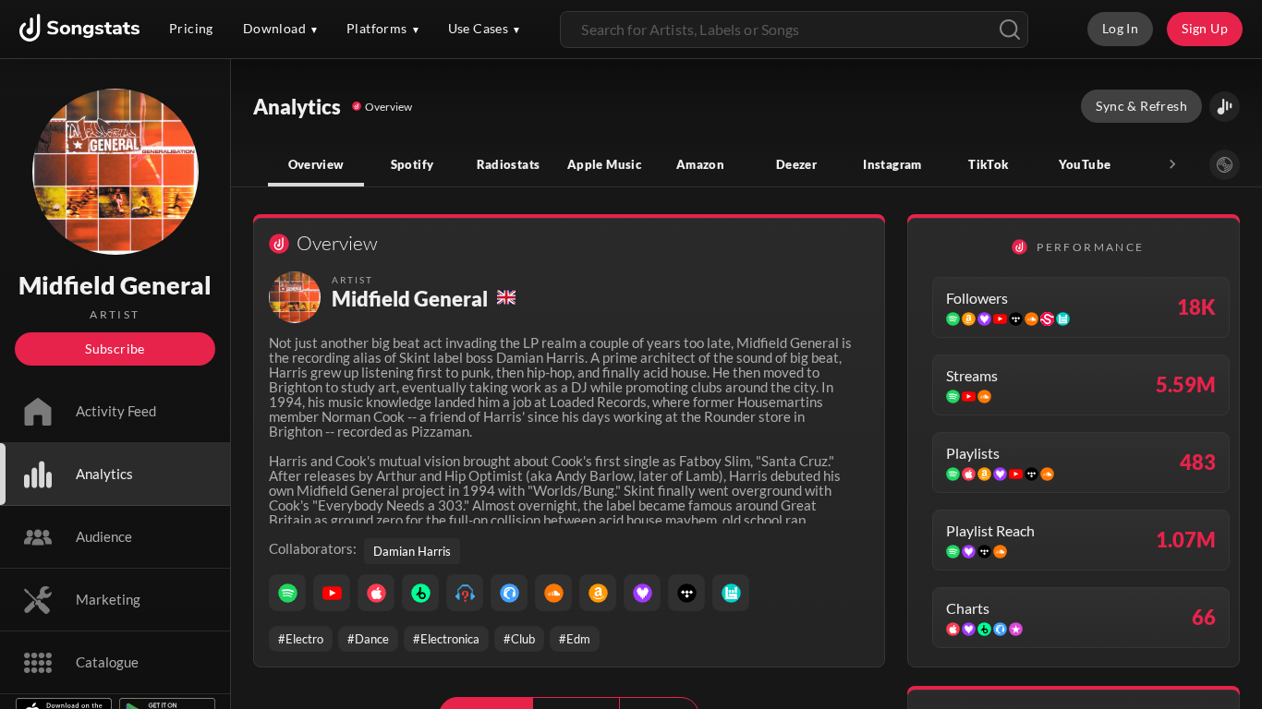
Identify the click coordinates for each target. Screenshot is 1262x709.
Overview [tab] (316, 164)
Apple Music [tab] (604, 164)
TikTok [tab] (988, 164)
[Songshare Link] (1224, 106)
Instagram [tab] (892, 164)
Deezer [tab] (796, 164)
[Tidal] (686, 592)
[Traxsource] (509, 592)
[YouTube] (331, 592)
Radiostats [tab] (508, 164)
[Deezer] (642, 592)
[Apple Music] (376, 592)
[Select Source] (1224, 165)
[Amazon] (597, 592)
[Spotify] (287, 592)
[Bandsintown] (730, 592)
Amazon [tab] (700, 164)
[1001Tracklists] (464, 592)
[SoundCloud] (553, 592)
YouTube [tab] (1085, 164)
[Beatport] (420, 592)
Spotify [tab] (412, 164)
